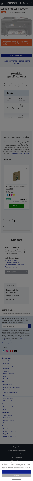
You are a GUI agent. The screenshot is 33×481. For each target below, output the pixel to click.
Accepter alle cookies (16, 471)
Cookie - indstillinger (16, 479)
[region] (16, 470)
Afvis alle (16, 475)
